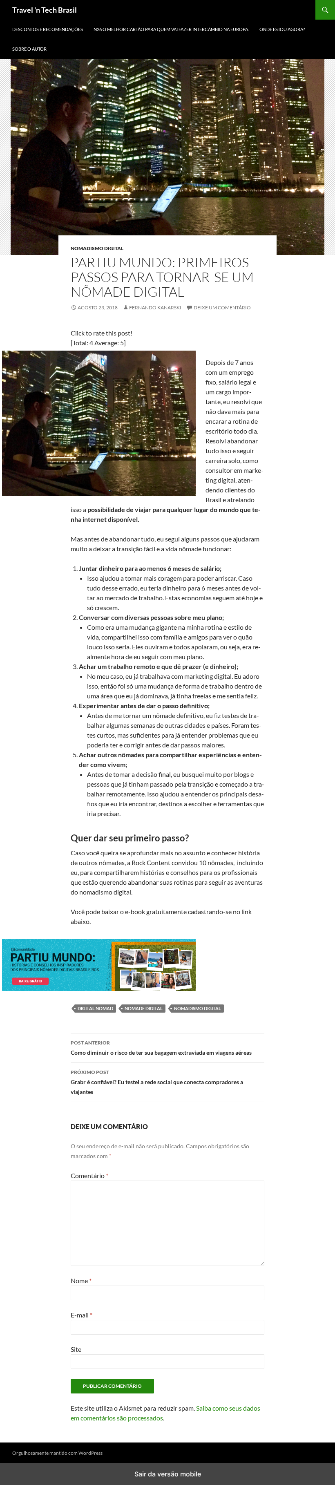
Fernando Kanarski (155, 307)
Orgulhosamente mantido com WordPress (57, 1453)
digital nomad (95, 1008)
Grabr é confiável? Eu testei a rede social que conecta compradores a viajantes (157, 1082)
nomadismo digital (197, 1008)
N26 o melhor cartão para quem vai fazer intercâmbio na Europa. (171, 29)
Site (76, 1349)
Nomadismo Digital (97, 248)
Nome (81, 1280)
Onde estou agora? (282, 29)
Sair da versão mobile (167, 1474)
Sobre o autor (29, 48)
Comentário (89, 1175)
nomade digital (144, 1008)
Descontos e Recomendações (47, 29)
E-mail (81, 1315)
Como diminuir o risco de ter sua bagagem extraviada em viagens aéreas (161, 1048)
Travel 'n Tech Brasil (44, 9)
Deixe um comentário (222, 307)
